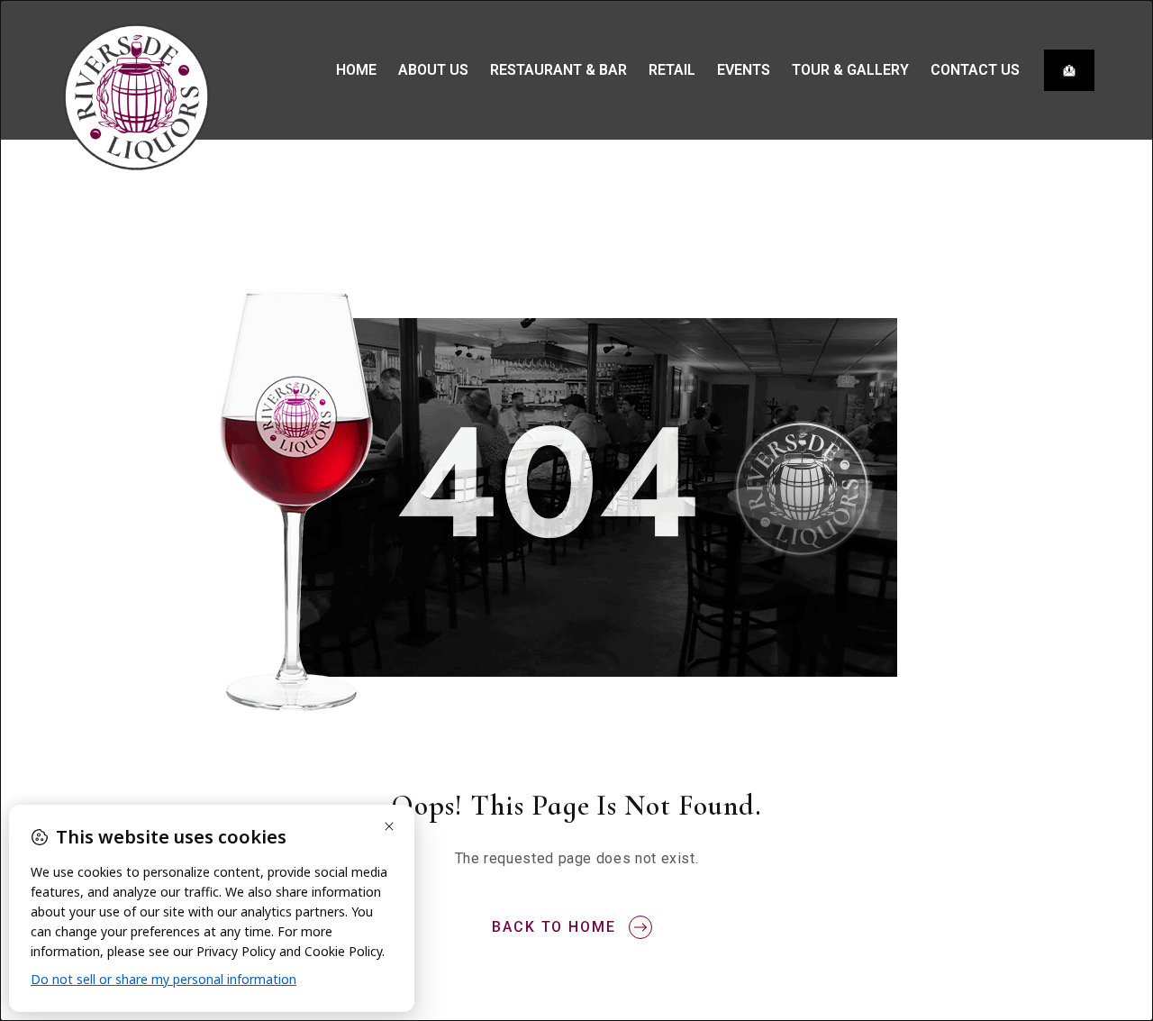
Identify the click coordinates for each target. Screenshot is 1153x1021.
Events (743, 69)
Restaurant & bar (558, 69)
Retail (672, 69)
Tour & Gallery (850, 69)
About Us (433, 69)
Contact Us (975, 69)
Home (356, 69)
